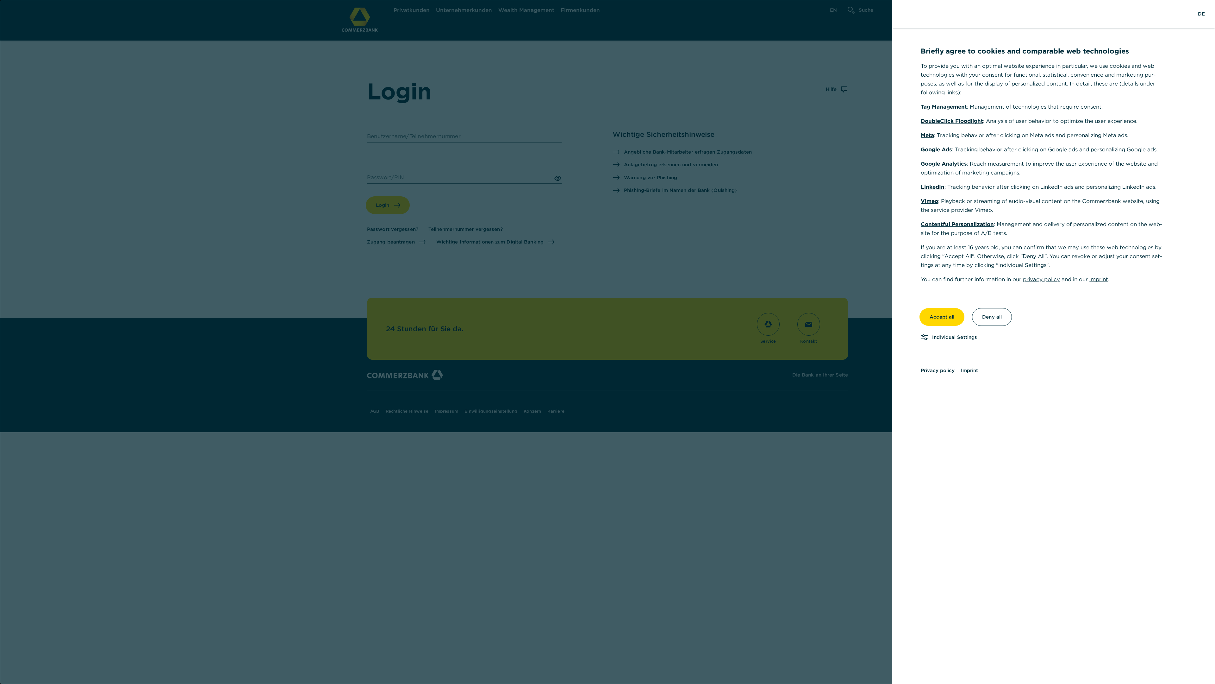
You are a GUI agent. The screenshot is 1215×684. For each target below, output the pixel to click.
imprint (1098, 279)
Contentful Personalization (957, 224)
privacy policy (1041, 279)
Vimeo (929, 201)
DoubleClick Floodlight (952, 120)
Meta (927, 135)
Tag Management (944, 106)
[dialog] (607, 342)
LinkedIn (932, 186)
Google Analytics (944, 163)
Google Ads (936, 149)
